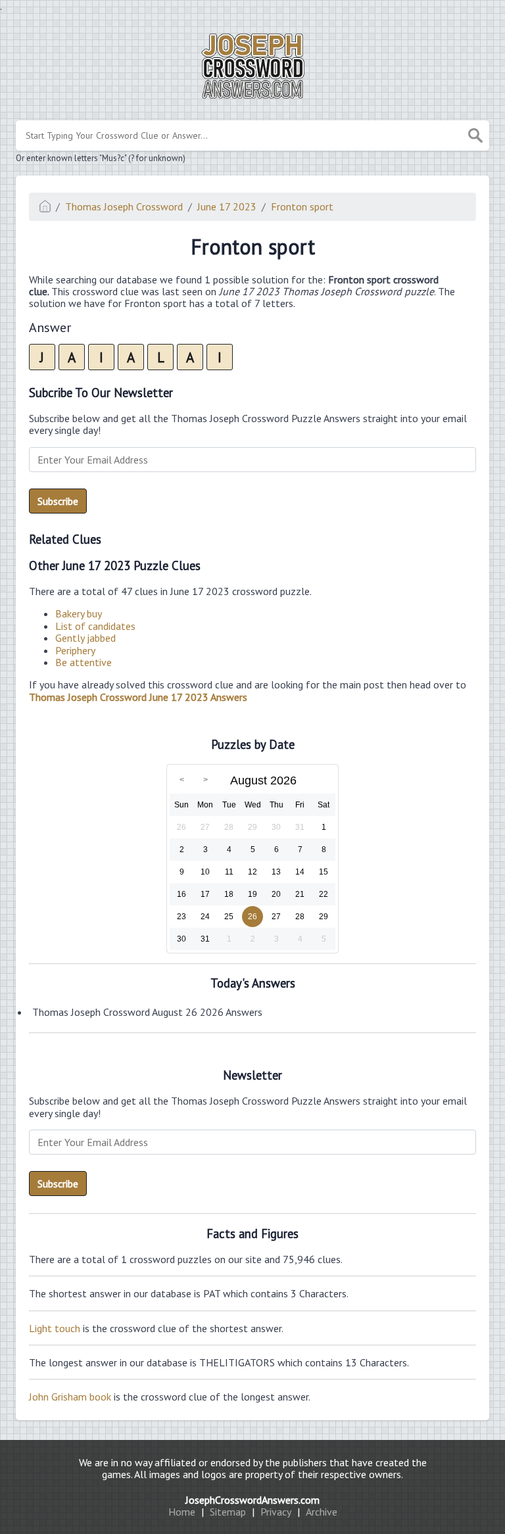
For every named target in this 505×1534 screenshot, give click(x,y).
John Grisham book (70, 1396)
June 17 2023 (226, 206)
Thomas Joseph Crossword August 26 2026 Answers (147, 1012)
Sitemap (228, 1511)
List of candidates (95, 626)
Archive (321, 1511)
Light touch (54, 1328)
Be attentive (83, 662)
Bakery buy (78, 613)
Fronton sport (302, 206)
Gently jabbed (85, 637)
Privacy (275, 1511)
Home (181, 1511)
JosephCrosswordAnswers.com (252, 1499)
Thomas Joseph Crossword (124, 206)
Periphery (75, 650)
